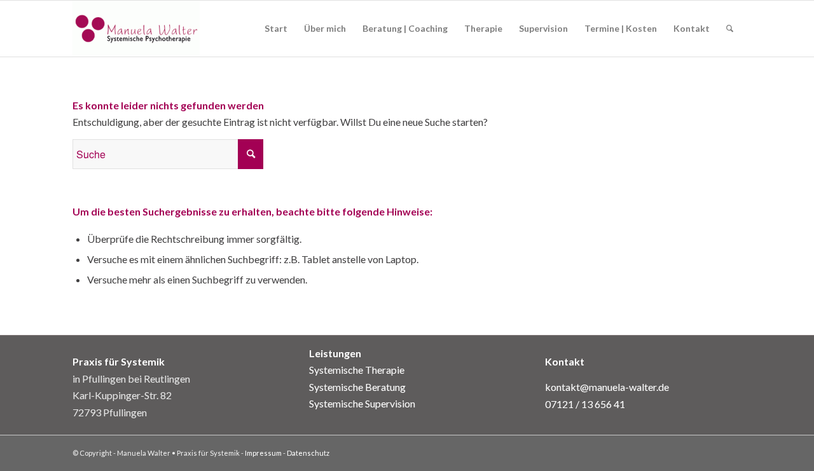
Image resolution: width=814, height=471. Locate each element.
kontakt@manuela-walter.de (607, 387)
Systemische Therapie (356, 370)
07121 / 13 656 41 (585, 404)
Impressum (263, 453)
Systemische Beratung (357, 387)
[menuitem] (276, 29)
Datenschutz (308, 453)
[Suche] (730, 29)
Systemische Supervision (362, 403)
